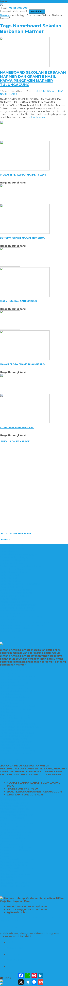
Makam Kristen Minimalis (14, 808)
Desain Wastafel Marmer (14, 601)
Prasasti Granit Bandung (14, 682)
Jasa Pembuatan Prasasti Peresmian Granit (25, 622)
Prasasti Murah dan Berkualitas (17, 691)
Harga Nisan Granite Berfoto (16, 823)
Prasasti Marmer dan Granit (15, 679)
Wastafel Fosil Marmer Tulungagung (21, 616)
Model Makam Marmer (13, 805)
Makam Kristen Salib (11, 841)
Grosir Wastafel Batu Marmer (17, 607)
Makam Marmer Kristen (13, 838)
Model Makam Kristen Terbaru (17, 859)
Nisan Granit (7, 879)
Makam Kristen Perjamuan (15, 847)
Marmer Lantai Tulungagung (16, 557)
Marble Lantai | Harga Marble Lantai (20, 566)
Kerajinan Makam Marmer (15, 820)
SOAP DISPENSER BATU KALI (17, 427)
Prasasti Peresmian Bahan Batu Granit (22, 625)
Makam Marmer (9, 853)
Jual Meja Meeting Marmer (15, 753)
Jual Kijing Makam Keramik (15, 829)
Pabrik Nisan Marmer (12, 700)
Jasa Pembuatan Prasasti (14, 670)
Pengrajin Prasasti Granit (14, 738)
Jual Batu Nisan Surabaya (14, 697)
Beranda (5, 15)
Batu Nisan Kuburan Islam (15, 874)
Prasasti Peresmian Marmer (16, 628)
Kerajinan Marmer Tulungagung (18, 604)
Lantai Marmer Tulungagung (16, 572)
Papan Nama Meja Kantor (15, 729)
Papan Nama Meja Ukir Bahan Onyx (20, 726)
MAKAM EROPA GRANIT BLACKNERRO (22, 364)
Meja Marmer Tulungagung (16, 592)
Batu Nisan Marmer (11, 712)
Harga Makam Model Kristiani (17, 832)
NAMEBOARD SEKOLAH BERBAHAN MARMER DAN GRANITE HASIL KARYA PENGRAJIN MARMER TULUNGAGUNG (33, 78)
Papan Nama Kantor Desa (15, 721)
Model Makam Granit (12, 871)
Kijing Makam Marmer (13, 799)
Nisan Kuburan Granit (12, 703)
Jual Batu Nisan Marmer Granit (17, 706)
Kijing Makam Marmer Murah (17, 814)
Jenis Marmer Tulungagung (16, 589)
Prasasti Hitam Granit (12, 685)
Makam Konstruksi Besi (13, 865)
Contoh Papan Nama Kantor (16, 735)
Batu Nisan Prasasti (11, 694)
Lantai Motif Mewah (11, 581)
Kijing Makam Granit (11, 844)
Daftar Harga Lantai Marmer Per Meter (22, 545)
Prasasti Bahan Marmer (13, 631)
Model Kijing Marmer (12, 817)
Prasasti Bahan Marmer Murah (17, 667)
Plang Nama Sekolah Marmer (17, 732)
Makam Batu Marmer (12, 826)
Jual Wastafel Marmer (12, 613)
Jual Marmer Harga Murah (15, 560)
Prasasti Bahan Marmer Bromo (18, 676)
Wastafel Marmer (10, 598)
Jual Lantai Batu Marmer (14, 563)
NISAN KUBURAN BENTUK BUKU (18, 301)
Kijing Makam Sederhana (14, 835)
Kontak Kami (37, 11)
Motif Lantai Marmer (12, 586)
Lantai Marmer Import (13, 548)
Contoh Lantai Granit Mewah (16, 569)
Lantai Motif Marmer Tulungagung (20, 584)
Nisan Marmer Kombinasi (14, 715)
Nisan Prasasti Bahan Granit (16, 688)
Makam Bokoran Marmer (14, 802)
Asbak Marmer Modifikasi (14, 595)
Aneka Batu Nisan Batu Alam (17, 718)
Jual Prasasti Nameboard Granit (18, 723)
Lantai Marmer (8, 551)
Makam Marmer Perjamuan (16, 850)
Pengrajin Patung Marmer (15, 747)
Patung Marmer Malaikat (14, 744)
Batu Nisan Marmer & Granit (16, 709)
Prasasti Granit (8, 619)
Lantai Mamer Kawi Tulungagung (19, 554)
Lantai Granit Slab (10, 575)
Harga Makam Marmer (13, 811)
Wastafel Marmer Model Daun (17, 610)
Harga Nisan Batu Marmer (15, 885)
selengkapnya (37, 117)
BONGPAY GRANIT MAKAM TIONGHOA (22, 237)
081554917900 (18, 7)
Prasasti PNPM (8, 673)
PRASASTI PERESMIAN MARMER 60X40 (23, 174)
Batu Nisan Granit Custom (15, 882)
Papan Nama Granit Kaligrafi (16, 741)
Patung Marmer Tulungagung (17, 750)
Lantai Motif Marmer (12, 578)
